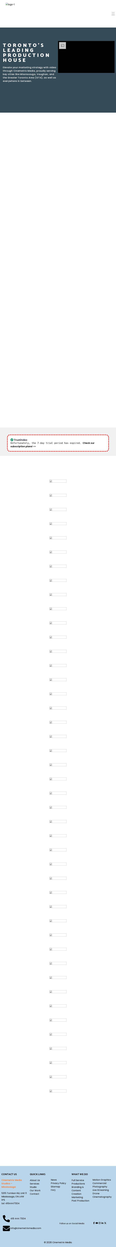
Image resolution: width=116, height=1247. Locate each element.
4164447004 (12, 1203)
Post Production (80, 1200)
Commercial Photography (100, 1185)
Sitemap (55, 1186)
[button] (19, 146)
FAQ (53, 1190)
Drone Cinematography (102, 1195)
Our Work (35, 1190)
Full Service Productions (78, 1182)
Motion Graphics (102, 1179)
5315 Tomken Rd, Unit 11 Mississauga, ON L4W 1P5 (14, 1197)
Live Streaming (101, 1190)
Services (34, 1183)
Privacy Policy (58, 1183)
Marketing (77, 1197)
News (54, 1179)
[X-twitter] (105, 1223)
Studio (33, 1187)
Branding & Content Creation (78, 1190)
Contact (34, 1194)
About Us (35, 1180)
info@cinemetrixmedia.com (25, 1228)
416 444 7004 (18, 1218)
